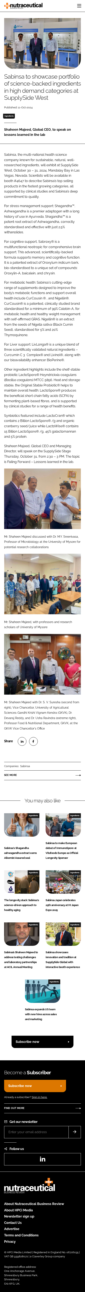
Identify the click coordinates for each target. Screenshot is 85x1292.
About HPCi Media (18, 1210)
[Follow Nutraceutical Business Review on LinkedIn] (42, 1160)
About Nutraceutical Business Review (34, 1204)
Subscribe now (27, 1042)
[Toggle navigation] (79, 6)
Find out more (14, 1108)
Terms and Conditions (21, 1235)
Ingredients (9, 116)
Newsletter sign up (19, 1216)
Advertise (11, 1229)
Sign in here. (39, 1097)
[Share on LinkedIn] (22, 741)
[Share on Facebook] (33, 741)
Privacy (10, 1242)
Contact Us (13, 1223)
